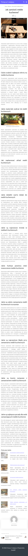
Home (6, 6)
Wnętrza (9, 6)
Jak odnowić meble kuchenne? (16, 477)
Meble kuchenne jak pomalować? (17, 465)
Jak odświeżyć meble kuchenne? (17, 452)
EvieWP (13, 550)
